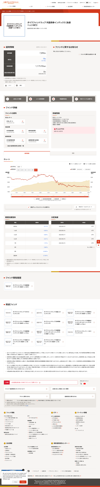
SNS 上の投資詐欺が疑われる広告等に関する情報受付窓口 (66, 476)
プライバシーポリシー (54, 471)
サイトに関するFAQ (25, 396)
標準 (87, 2)
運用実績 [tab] (27, 153)
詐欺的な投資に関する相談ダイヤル (43, 476)
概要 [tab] (73, 153)
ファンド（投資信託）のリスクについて (15, 389)
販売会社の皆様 (61, 2)
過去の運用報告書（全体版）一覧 (15, 146)
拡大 (90, 2)
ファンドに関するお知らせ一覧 (88, 54)
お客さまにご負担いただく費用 (60, 389)
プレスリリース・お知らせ (72, 2)
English (95, 2)
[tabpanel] (50, 212)
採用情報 (54, 2)
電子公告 (76, 471)
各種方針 (44, 471)
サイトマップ (36, 471)
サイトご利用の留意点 (66, 471)
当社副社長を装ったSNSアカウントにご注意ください (25, 382)
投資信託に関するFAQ (71, 396)
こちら (27, 405)
